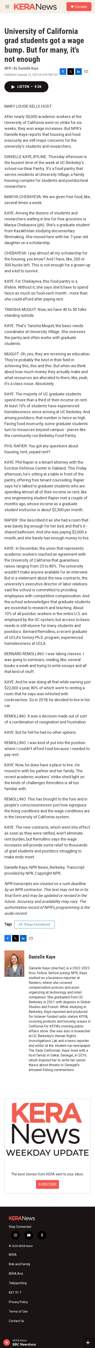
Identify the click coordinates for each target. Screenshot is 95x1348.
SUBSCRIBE (47, 1184)
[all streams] (89, 1342)
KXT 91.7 (15, 1292)
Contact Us (16, 1321)
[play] (7, 1342)
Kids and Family (19, 1264)
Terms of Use (18, 1311)
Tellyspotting (18, 1283)
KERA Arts (16, 1273)
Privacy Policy (18, 1302)
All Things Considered (34, 924)
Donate (81, 7)
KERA (13, 1254)
